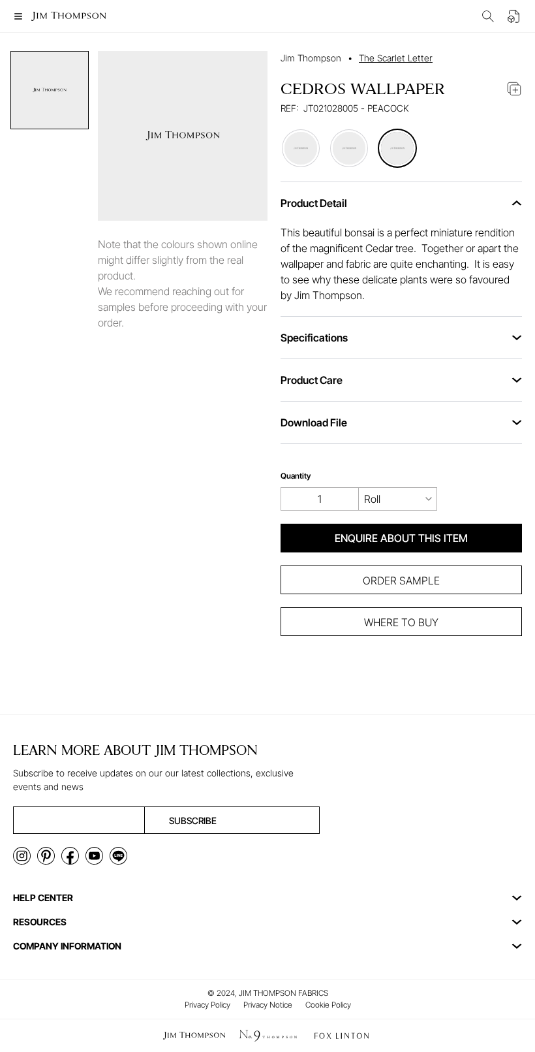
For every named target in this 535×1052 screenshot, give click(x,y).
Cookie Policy (328, 1005)
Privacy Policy (207, 1005)
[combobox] (398, 499)
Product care (312, 380)
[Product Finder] (488, 16)
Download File (314, 422)
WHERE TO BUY (401, 622)
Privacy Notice (267, 1005)
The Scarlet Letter (396, 57)
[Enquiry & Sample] (514, 16)
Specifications (314, 337)
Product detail (314, 203)
